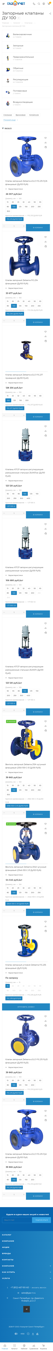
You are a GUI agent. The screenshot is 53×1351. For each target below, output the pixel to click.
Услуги (6, 1278)
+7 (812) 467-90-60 (20, 1288)
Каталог (6, 1235)
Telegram (26, 1309)
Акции (5, 1247)
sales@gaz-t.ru (28, 1293)
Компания (8, 1241)
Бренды (6, 1253)
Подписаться (42, 1220)
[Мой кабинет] (44, 4)
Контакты (7, 1260)
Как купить (8, 1272)
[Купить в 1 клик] (45, 147)
